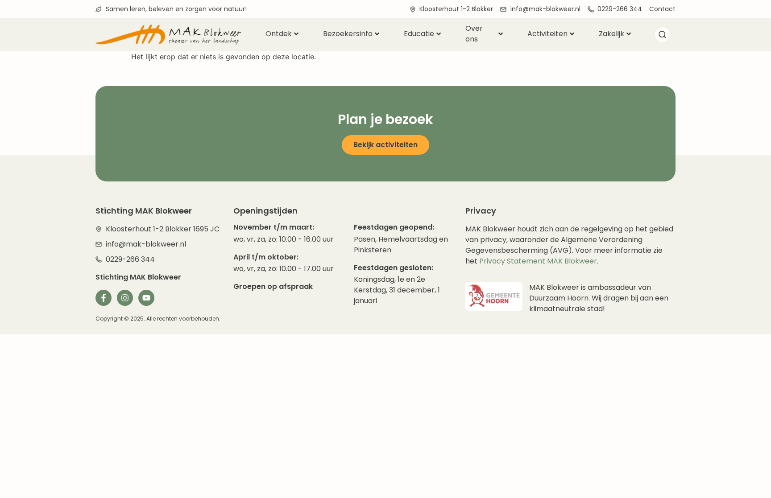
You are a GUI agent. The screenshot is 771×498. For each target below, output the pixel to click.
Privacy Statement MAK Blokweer (538, 261)
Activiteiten (547, 34)
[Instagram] (125, 298)
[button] (662, 36)
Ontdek (278, 34)
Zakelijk (611, 34)
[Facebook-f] (103, 298)
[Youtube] (146, 298)
